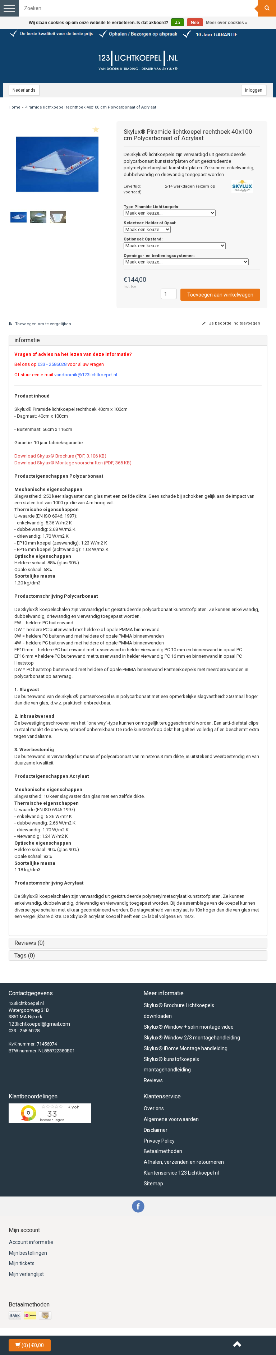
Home (14, 107)
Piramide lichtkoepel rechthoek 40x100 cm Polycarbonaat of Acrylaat (90, 107)
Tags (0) (24, 955)
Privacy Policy (159, 1141)
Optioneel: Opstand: (143, 239)
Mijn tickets (21, 1263)
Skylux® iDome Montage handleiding (185, 1048)
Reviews (153, 1080)
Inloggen (253, 90)
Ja (177, 22)
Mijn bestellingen (28, 1253)
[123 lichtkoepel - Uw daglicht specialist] (138, 61)
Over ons (154, 1108)
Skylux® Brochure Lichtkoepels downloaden (179, 1010)
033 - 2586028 (52, 364)
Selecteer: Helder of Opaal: (150, 223)
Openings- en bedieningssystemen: (159, 255)
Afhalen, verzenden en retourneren (184, 1162)
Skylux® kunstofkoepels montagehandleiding (171, 1064)
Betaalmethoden (163, 1151)
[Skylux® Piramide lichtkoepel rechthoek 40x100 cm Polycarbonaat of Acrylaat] (57, 164)
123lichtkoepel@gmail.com (39, 1024)
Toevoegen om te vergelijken (42, 324)
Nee (195, 22)
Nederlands (24, 90)
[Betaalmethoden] (31, 1316)
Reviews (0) (29, 943)
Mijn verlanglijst (26, 1274)
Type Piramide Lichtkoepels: (151, 207)
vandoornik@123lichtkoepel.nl (85, 374)
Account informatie (31, 1242)
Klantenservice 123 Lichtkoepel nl (181, 1173)
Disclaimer (155, 1130)
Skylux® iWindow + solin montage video (189, 1027)
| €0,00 (33, 1345)
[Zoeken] (267, 8)
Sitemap (153, 1183)
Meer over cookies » (227, 22)
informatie (27, 340)
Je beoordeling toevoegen (234, 323)
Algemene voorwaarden (171, 1119)
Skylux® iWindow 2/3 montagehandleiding (192, 1038)
